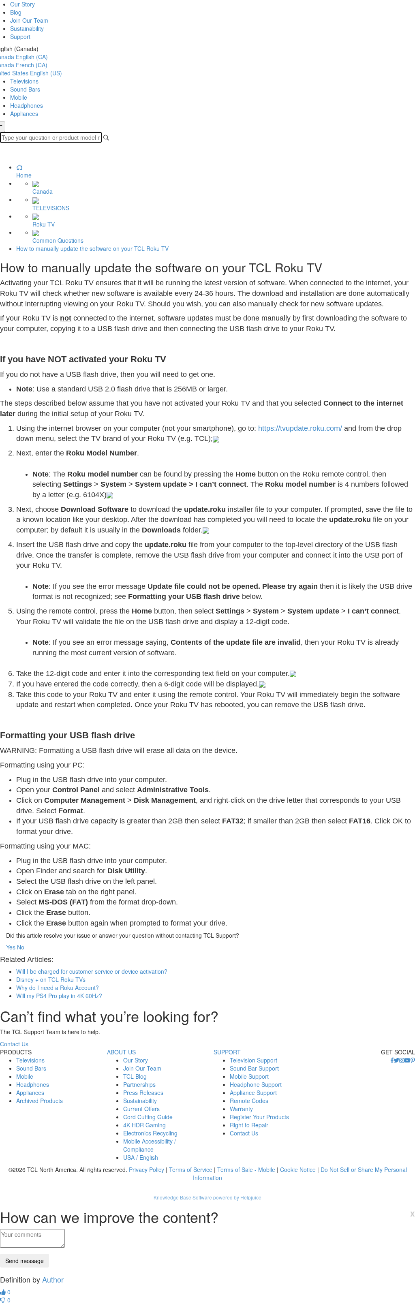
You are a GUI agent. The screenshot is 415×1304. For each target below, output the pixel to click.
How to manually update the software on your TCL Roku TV (92, 248)
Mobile (18, 97)
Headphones (26, 105)
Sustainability (27, 28)
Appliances (24, 113)
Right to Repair (249, 1125)
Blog (15, 12)
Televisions (24, 81)
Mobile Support (249, 1076)
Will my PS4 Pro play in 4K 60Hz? (59, 996)
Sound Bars (25, 89)
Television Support (253, 1060)
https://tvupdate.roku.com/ (300, 428)
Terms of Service (190, 1169)
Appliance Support (253, 1092)
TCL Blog (135, 1076)
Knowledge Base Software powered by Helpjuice (207, 1197)
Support (20, 36)
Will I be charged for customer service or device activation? (91, 971)
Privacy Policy (146, 1169)
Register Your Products (259, 1117)
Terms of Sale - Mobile (246, 1169)
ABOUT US (121, 1052)
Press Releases (143, 1092)
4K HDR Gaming (144, 1125)
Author (53, 1279)
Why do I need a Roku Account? (57, 987)
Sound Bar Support (254, 1068)
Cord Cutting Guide (148, 1117)
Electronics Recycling (150, 1133)
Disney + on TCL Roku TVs (51, 979)
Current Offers (141, 1109)
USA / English (140, 1157)
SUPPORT (227, 1052)
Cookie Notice (298, 1169)
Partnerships (139, 1084)
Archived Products (39, 1101)
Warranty (241, 1109)
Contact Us (14, 1044)
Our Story (22, 4)
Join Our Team (29, 20)
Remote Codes (249, 1101)
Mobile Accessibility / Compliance (149, 1145)
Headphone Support (256, 1084)
